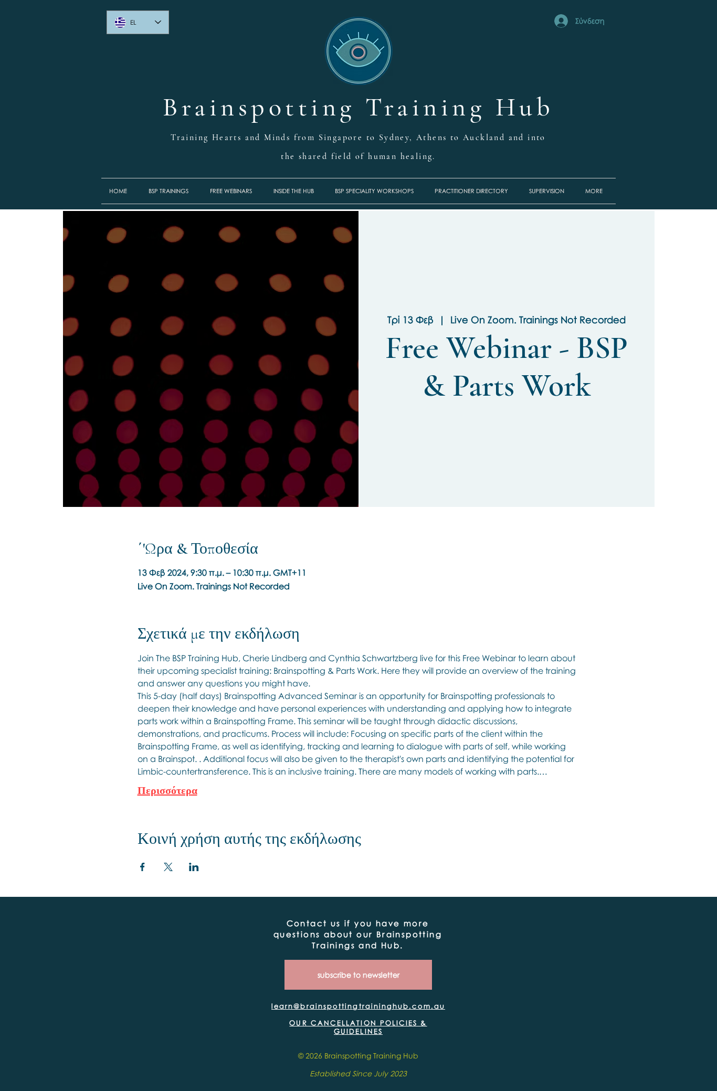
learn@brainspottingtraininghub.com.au (358, 1006)
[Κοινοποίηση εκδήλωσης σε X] (168, 867)
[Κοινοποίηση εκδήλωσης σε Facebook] (142, 867)
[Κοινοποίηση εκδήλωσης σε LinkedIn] (194, 867)
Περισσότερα (167, 790)
